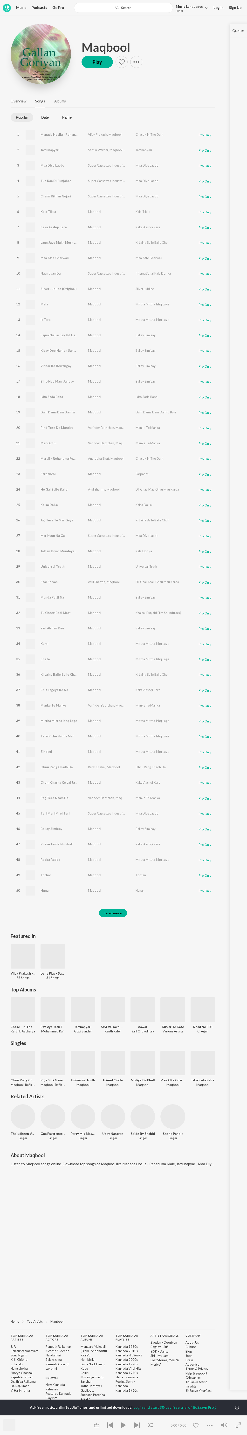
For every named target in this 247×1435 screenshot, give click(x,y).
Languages (189, 6)
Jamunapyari (50, 150)
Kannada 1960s (127, 1390)
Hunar (45, 890)
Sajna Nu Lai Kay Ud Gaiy (59, 335)
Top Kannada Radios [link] (60, 1415)
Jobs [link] (188, 1356)
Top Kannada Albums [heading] (92, 1337)
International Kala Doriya (153, 273)
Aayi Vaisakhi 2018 (113, 1027)
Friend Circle (113, 1080)
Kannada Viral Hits (128, 1368)
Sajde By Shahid (143, 1134)
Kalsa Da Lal (50, 505)
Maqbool (106, 47)
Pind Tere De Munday (57, 428)
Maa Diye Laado (52, 165)
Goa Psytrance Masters (53, 1134)
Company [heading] (193, 1335)
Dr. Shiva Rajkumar (24, 1381)
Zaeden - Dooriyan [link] (164, 1342)
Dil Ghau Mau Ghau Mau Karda (157, 489)
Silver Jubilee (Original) (58, 289)
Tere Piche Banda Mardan (60, 736)
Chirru (85, 1373)
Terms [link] (189, 1369)
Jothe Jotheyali (91, 1386)
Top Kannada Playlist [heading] (127, 1337)
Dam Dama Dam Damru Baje (61, 412)
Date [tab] (45, 117)
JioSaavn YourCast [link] (198, 1391)
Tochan (46, 875)
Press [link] (189, 1360)
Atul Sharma (96, 489)
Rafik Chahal (96, 767)
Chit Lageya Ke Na (54, 690)
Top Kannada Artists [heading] (22, 1337)
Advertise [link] (192, 1364)
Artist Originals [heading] (165, 1335)
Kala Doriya (144, 551)
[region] (113, 1321)
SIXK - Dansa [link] (160, 1351)
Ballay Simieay (146, 335)
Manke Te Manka (148, 428)
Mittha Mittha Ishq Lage (152, 304)
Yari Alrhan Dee (52, 628)
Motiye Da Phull (143, 1080)
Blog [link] (188, 1351)
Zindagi (46, 752)
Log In (218, 7)
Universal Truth (53, 566)
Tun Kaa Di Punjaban (56, 181)
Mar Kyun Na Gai (53, 536)
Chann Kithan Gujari (56, 196)
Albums (60, 101)
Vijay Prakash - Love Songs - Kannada (23, 973)
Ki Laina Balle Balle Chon (152, 242)
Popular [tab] (22, 117)
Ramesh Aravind (57, 1364)
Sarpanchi (48, 474)
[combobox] (123, 8)
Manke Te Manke (53, 705)
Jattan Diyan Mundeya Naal (61, 551)
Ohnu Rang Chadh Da (57, 767)
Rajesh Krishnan (22, 1377)
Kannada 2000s (127, 1359)
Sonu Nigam (19, 1355)
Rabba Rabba (50, 860)
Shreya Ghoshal (22, 1373)
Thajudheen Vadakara (23, 1134)
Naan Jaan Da (51, 273)
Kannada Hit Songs (129, 1355)
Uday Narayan (112, 1134)
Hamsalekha (19, 1368)
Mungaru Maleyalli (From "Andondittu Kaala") (94, 1351)
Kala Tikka (48, 212)
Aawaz (143, 1027)
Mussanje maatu (92, 1377)
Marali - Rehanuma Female (60, 458)
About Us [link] (192, 1342)
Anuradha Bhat (98, 458)
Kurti (44, 644)
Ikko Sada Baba (52, 397)
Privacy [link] (203, 1369)
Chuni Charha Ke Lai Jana (59, 782)
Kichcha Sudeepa (57, 1351)
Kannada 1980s (127, 1346)
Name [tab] (67, 117)
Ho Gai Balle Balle (54, 489)
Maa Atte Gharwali (55, 258)
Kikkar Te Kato (173, 1027)
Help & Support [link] (196, 1373)
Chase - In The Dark (150, 134)
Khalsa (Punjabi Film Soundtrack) (158, 613)
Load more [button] (113, 913)
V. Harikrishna (20, 1390)
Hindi (179, 10)
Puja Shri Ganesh (53, 1080)
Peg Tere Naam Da (54, 798)
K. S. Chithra (19, 1359)
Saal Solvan (49, 582)
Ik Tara (45, 320)
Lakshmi (51, 1368)
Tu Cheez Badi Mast (56, 613)
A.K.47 (85, 1399)
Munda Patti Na (52, 597)
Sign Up (235, 7)
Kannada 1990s (127, 1364)
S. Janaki (17, 1364)
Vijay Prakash (97, 134)
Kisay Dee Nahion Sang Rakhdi (64, 350)
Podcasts (39, 7)
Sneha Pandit (173, 1134)
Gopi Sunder (133, 150)
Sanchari (86, 1381)
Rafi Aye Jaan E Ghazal (53, 1027)
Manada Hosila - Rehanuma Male (65, 134)
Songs (40, 101)
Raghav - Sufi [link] (160, 1347)
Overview (18, 101)
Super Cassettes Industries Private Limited (118, 165)
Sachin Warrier (98, 150)
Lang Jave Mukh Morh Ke (59, 242)
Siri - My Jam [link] (160, 1356)
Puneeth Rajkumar (58, 1346)
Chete (45, 659)
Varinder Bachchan (101, 428)
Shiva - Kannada (127, 1377)
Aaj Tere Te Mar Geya (57, 520)
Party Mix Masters (83, 1134)
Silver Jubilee (145, 289)
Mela (44, 304)
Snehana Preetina (93, 1395)
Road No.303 (203, 1027)
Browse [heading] (52, 1377)
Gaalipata (87, 1390)
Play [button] (97, 62)
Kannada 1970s (127, 1373)
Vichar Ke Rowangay (56, 366)
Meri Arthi (48, 443)
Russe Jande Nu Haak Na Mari (63, 844)
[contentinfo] (113, 1378)
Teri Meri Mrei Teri (55, 813)
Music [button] (21, 7)
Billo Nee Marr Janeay (57, 381)
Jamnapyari (144, 150)
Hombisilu (88, 1359)
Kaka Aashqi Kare (54, 227)
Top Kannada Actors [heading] (57, 1337)
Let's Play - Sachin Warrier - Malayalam (53, 973)
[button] (190, 8)
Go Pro (58, 7)
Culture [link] (190, 1347)
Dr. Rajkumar (20, 1386)
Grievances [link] (193, 1378)
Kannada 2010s (127, 1351)
